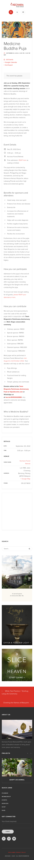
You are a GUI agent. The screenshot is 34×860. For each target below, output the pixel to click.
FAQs (3, 810)
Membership (6, 796)
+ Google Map (25, 479)
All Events (9, 60)
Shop (4, 807)
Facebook (4, 839)
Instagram (14, 839)
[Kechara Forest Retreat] (17, 5)
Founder (5, 793)
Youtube (9, 839)
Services (5, 803)
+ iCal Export (8, 65)
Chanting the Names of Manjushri (16, 703)
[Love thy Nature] (17, 767)
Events (4, 800)
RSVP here (22, 160)
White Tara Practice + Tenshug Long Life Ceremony (15, 692)
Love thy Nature (17, 780)
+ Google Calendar (10, 62)
